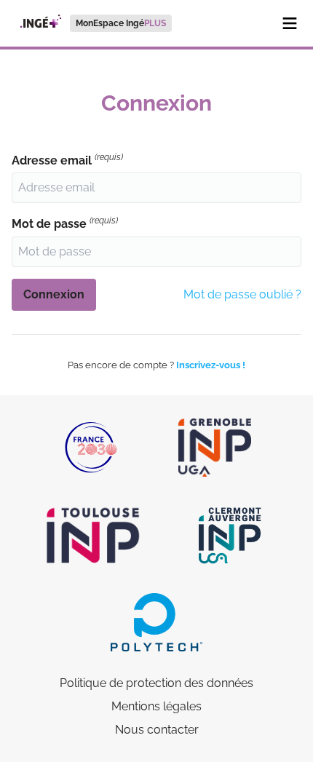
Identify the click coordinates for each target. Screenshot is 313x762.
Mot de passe (65, 223)
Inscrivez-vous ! (210, 365)
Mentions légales (156, 706)
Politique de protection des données (156, 683)
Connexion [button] (53, 294)
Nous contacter (157, 730)
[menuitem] (92, 23)
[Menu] (289, 23)
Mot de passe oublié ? (242, 294)
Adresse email (67, 159)
